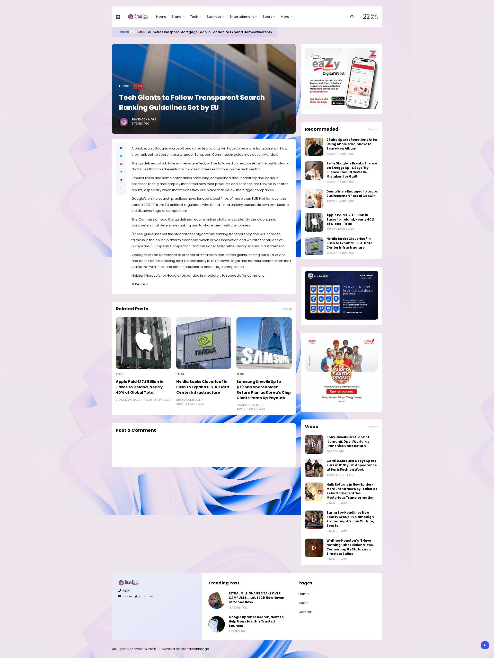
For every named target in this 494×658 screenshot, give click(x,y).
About (303, 602)
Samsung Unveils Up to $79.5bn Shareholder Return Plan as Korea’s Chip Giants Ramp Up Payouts (263, 389)
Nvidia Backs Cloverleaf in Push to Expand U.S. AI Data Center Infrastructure (202, 387)
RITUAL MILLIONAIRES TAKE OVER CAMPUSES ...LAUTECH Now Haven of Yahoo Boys (256, 597)
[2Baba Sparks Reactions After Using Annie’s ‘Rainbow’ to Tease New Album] (314, 147)
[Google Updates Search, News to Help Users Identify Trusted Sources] (216, 624)
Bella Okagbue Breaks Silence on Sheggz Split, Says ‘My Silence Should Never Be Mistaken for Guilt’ (352, 170)
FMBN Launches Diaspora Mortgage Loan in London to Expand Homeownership (204, 32)
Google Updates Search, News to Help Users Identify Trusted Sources (256, 621)
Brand (176, 16)
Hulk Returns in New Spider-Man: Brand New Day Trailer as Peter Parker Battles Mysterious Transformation (352, 491)
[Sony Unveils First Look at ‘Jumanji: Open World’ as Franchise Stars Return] (314, 444)
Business (214, 16)
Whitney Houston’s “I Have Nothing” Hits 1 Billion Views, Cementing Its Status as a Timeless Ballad (350, 547)
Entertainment (242, 16)
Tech (194, 16)
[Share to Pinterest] (121, 164)
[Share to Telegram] (121, 180)
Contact (305, 611)
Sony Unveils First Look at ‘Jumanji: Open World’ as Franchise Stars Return (348, 441)
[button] (121, 189)
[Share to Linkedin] (121, 172)
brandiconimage (195, 648)
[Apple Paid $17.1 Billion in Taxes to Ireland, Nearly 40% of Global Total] (143, 343)
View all (287, 308)
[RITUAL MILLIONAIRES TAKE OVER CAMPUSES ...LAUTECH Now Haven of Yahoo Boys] (216, 600)
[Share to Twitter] (121, 156)
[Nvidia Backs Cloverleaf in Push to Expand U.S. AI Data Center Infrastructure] (204, 343)
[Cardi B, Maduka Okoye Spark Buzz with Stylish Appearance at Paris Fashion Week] (314, 468)
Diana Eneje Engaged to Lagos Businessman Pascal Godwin (352, 193)
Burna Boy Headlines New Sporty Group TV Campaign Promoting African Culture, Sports (350, 519)
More (284, 16)
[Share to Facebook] (121, 148)
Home (161, 16)
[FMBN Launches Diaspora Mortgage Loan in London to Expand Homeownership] (132, 32)
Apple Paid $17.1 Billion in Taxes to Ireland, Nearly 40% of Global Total (139, 387)
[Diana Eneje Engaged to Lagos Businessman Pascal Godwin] (314, 198)
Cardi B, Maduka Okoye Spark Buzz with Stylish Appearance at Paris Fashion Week (352, 465)
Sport (267, 16)
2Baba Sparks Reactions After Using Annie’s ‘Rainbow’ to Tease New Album (352, 144)
